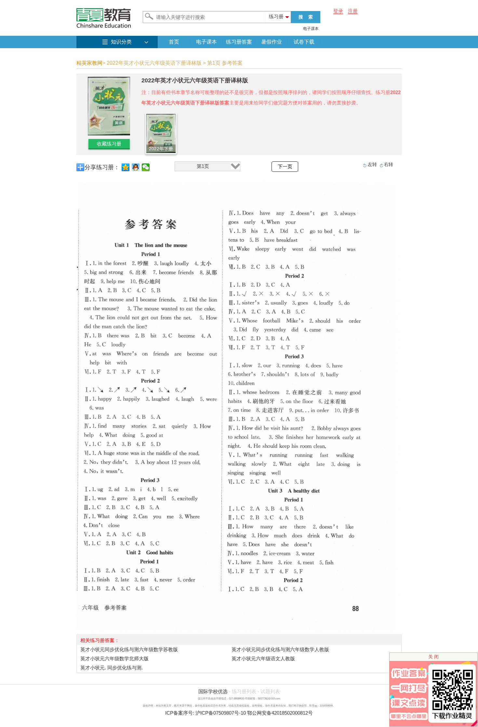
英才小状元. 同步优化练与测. (111, 667)
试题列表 (270, 691)
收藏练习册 (109, 143)
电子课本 (311, 28)
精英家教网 (89, 63)
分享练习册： (102, 167)
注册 (353, 11)
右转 (388, 164)
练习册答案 (239, 42)
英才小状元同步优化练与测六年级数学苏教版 (129, 649)
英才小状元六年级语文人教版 (263, 658)
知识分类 (121, 42)
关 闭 (433, 656)
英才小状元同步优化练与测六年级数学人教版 (280, 649)
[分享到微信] (146, 167)
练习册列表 (244, 691)
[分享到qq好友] (136, 167)
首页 (174, 42)
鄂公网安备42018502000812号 (280, 713)
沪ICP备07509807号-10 (220, 713)
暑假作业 (271, 42)
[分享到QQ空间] (126, 167)
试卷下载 (304, 42)
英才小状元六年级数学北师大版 (114, 658)
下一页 (285, 166)
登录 (338, 11)
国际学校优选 (213, 691)
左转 (372, 164)
